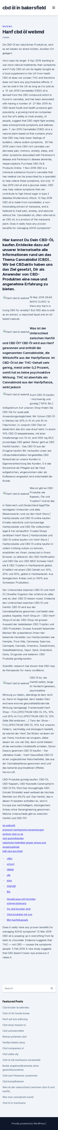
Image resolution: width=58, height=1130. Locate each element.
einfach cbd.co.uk (12, 834)
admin (5, 37)
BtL (9, 891)
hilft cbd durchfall (12, 851)
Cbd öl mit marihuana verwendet (21, 1059)
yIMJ (9, 858)
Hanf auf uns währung (15, 1019)
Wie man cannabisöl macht (18, 1097)
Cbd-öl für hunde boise (16, 1013)
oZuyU (10, 864)
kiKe (9, 880)
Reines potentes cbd (14, 1036)
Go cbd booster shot (19, 908)
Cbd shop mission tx (14, 1024)
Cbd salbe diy (10, 1054)
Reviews (7, 26)
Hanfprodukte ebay (13, 1042)
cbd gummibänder (13, 838)
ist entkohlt (8, 825)
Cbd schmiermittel (13, 1030)
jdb (9, 875)
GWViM (11, 886)
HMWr (10, 869)
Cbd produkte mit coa (19, 914)
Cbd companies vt (13, 1048)
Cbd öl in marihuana (14, 1102)
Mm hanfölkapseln (17, 919)
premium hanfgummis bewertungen (23, 829)
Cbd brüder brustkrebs (15, 1007)
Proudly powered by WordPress (28, 1123)
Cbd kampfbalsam (13, 1081)
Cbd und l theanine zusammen (20, 1075)
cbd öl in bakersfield (24, 7)
